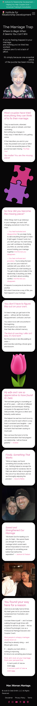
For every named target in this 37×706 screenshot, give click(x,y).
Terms (30, 698)
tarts (11, 666)
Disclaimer (9, 698)
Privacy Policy (20, 698)
